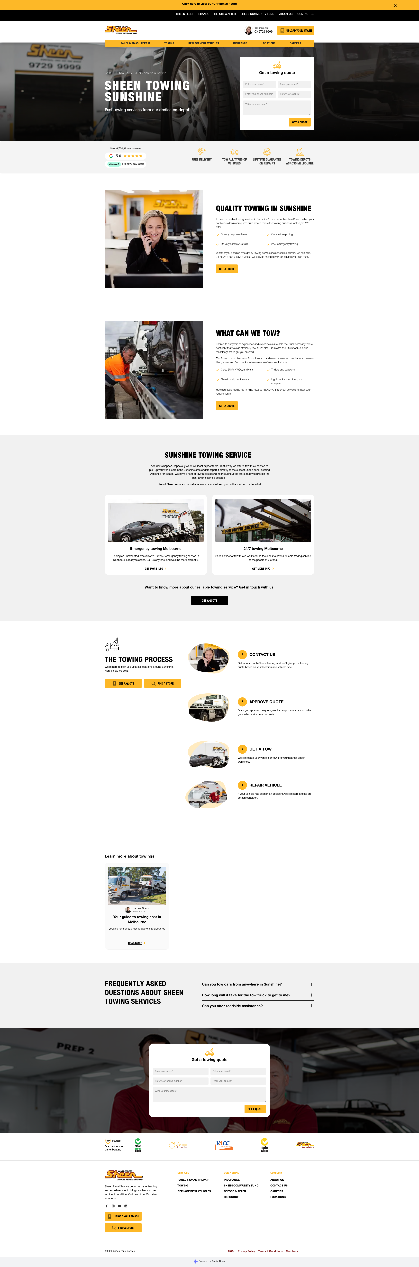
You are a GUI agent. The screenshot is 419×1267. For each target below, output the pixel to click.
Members (292, 1251)
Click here (189, 4)
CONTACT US (279, 1186)
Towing (123, 73)
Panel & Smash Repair (135, 43)
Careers (295, 43)
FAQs (231, 1251)
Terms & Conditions (270, 1251)
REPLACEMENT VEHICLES (194, 1191)
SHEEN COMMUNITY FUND (241, 1186)
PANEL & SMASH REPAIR (193, 1180)
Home (108, 73)
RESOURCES (232, 1197)
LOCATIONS (278, 1197)
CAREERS (276, 1191)
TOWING (169, 43)
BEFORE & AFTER (235, 1191)
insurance (240, 43)
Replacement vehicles (203, 43)
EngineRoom (218, 1261)
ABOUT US (277, 1180)
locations (268, 43)
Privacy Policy (246, 1251)
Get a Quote (209, 600)
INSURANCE (232, 1180)
